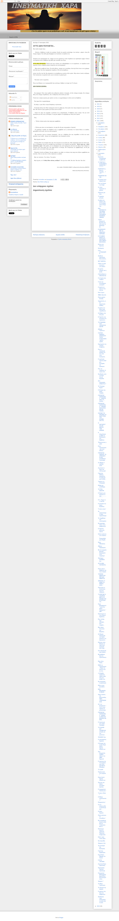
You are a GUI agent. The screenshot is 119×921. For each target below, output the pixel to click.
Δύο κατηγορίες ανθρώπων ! (102, 382)
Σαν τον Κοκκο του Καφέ (102, 184)
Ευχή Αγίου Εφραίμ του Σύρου (101, 856)
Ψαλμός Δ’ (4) (101, 843)
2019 (98, 106)
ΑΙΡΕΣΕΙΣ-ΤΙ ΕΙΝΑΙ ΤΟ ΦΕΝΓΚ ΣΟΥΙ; (101, 583)
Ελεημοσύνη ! (101, 802)
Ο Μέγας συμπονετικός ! (102, 798)
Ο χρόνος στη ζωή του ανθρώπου (102, 893)
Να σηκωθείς (101, 841)
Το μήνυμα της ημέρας (102, 888)
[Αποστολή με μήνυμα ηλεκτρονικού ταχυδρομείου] (61, 179)
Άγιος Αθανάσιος (101, 543)
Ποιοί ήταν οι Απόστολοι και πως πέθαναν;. (101, 590)
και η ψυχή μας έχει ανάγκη (102, 651)
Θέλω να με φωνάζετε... (101, 686)
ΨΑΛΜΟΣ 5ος (102, 737)
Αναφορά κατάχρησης (16, 184)
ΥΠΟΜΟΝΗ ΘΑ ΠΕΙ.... (102, 176)
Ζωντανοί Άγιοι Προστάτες (102, 864)
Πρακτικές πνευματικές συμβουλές (102, 158)
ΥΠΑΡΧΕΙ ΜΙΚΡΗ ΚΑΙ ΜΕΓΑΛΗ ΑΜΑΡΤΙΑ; (101, 576)
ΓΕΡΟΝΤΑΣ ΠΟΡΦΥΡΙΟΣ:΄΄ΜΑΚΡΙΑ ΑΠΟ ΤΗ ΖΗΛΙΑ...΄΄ (102, 398)
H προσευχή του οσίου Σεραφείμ (101, 723)
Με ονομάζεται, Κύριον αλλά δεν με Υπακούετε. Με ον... (102, 823)
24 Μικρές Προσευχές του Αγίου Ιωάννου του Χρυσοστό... (102, 637)
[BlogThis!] (63, 179)
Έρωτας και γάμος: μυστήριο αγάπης (101, 785)
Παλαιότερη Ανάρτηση (82, 234)
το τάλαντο (14, 129)
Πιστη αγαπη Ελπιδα (101, 297)
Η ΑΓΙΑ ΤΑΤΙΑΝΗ (101, 860)
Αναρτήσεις (14, 97)
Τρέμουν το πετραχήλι (101, 482)
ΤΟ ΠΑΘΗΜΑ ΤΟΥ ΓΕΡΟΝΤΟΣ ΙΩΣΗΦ (102, 324)
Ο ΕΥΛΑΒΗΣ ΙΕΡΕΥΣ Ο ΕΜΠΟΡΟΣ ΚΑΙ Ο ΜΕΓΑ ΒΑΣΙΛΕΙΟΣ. (102, 239)
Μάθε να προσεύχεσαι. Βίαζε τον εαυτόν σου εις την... (102, 668)
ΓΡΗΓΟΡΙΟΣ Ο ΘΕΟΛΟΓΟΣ (102, 274)
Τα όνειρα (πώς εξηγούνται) (102, 180)
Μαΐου (100, 142)
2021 (98, 104)
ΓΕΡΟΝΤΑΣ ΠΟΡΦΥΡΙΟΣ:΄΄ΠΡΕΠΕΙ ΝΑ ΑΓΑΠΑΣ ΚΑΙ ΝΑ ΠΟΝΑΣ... (102, 407)
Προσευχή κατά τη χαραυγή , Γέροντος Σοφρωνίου (101, 831)
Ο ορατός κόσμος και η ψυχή (102, 270)
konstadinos (14, 192)
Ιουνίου (100, 140)
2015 (98, 113)
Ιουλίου (100, 137)
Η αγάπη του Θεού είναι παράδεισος (102, 309)
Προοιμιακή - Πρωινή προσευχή (101, 869)
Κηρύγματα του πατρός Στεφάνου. (102, 345)
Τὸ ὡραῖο (100, 769)
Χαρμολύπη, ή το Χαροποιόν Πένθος (102, 303)
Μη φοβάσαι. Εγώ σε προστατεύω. (102, 656)
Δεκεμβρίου (101, 122)
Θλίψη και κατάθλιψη (101, 486)
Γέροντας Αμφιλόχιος (101, 851)
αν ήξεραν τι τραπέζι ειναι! (101, 464)
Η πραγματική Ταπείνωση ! (102, 790)
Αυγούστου (101, 135)
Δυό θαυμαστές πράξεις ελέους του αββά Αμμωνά (101, 755)
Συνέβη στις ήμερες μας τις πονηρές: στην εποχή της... (102, 203)
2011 (98, 120)
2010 (98, 906)
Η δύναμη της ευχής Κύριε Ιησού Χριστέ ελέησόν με (102, 746)
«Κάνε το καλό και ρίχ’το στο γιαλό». (102, 265)
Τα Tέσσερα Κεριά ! (101, 386)
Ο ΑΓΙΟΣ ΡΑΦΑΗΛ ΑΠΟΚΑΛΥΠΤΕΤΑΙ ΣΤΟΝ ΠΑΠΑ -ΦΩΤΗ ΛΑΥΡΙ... (102, 337)
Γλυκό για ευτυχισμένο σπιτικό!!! (102, 283)
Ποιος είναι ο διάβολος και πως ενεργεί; (102, 570)
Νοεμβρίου (101, 126)
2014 (98, 116)
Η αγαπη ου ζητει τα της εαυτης (102, 288)
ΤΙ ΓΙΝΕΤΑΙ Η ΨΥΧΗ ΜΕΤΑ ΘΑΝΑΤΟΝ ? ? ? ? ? (102, 164)
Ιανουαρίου (101, 153)
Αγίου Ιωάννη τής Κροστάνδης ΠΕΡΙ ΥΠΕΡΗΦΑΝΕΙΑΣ (102, 698)
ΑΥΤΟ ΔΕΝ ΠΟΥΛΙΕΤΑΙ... (102, 565)
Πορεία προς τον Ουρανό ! (102, 773)
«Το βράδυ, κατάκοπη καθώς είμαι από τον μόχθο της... (102, 676)
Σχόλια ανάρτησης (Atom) (64, 239)
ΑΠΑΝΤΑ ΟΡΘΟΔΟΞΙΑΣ (17, 121)
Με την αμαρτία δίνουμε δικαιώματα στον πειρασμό (102, 552)
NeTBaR (13, 156)
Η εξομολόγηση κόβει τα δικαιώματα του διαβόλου (102, 436)
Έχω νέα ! (13, 175)
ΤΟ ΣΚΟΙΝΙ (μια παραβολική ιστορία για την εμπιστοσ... (102, 731)
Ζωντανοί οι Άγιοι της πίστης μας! (102, 469)
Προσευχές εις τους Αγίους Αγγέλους (102, 615)
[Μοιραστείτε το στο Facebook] (66, 179)
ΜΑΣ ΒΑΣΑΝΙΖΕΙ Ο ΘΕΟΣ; (102, 690)
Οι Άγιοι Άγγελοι (100, 812)
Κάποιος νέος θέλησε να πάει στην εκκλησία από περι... (101, 645)
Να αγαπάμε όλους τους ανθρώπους (102, 525)
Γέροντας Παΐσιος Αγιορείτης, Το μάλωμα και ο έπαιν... (102, 476)
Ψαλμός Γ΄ (101, 881)
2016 (98, 111)
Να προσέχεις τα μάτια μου (102, 682)
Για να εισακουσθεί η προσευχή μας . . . (102, 807)
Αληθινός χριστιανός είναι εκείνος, (102, 257)
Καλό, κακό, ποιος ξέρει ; (102, 837)
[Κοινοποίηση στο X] (65, 179)
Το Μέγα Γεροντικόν (101, 884)
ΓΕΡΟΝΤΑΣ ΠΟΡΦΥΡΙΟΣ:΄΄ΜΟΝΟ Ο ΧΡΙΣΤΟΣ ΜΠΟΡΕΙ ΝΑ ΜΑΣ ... (102, 716)
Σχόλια (13, 100)
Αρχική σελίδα (13, 37)
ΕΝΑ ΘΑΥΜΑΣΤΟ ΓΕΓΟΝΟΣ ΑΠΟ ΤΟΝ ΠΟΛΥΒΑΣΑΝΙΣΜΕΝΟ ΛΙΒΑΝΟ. (102, 213)
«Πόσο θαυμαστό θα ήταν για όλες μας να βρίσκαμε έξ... (102, 223)
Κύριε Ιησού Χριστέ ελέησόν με (101, 779)
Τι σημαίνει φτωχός (101, 197)
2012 (98, 118)
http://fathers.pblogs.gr (43, 181)
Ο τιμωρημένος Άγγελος (102, 740)
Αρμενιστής (14, 148)
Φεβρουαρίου (102, 149)
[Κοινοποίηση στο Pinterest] (68, 179)
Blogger (61, 917)
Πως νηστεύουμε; (15, 130)
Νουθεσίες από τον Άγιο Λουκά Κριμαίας (102, 376)
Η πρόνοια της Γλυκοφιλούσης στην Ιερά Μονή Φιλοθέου (102, 764)
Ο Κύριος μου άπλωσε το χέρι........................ (102, 495)
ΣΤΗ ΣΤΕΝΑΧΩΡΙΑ (102, 252)
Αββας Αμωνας (102, 295)
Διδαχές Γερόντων (101, 329)
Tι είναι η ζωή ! (102, 509)
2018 (98, 108)
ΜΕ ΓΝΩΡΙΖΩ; (102, 261)
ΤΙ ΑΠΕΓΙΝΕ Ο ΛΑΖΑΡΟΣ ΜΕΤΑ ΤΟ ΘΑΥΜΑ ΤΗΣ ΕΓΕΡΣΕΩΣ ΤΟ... (102, 598)
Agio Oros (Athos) (16, 178)
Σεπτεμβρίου (101, 131)
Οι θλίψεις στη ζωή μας (102, 313)
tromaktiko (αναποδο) (17, 167)
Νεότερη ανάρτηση (39, 234)
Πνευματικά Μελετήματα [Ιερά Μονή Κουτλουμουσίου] (102, 876)
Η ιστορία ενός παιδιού (102, 278)
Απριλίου (101, 144)
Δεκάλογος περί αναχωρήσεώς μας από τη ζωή (102, 899)
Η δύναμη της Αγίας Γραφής (101, 391)
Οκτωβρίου (101, 129)
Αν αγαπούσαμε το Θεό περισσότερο (102, 513)
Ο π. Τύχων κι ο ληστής (102, 500)
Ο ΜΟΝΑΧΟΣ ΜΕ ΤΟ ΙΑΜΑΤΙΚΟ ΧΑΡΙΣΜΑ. (101, 231)
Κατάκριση (101, 248)
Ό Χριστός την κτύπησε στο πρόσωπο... (102, 318)
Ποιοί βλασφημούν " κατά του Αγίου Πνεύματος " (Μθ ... (102, 607)
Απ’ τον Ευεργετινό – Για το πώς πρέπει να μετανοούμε (102, 707)
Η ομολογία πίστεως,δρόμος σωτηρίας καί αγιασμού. (102, 362)
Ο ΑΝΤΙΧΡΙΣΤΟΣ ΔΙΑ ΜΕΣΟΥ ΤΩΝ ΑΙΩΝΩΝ (102, 426)
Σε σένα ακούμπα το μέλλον (102, 189)
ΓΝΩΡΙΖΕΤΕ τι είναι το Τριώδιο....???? (102, 171)
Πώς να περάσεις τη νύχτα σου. (102, 370)
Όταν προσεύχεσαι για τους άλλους (102, 448)
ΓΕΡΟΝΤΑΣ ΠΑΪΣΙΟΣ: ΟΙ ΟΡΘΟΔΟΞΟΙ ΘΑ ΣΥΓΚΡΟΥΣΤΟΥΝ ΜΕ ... (102, 456)
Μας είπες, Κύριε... (101, 662)
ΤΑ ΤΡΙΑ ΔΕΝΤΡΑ (101, 489)
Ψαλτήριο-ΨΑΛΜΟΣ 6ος (101, 559)
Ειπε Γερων (101, 292)
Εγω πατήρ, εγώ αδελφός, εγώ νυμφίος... (101, 622)
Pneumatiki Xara (16, 46)
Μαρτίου (100, 147)
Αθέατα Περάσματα (101, 546)
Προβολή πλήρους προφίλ (16, 194)
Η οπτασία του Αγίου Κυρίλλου (102, 505)
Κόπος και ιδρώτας (101, 245)
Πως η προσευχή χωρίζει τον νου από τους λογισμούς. (101, 353)
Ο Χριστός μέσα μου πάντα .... (101, 530)
